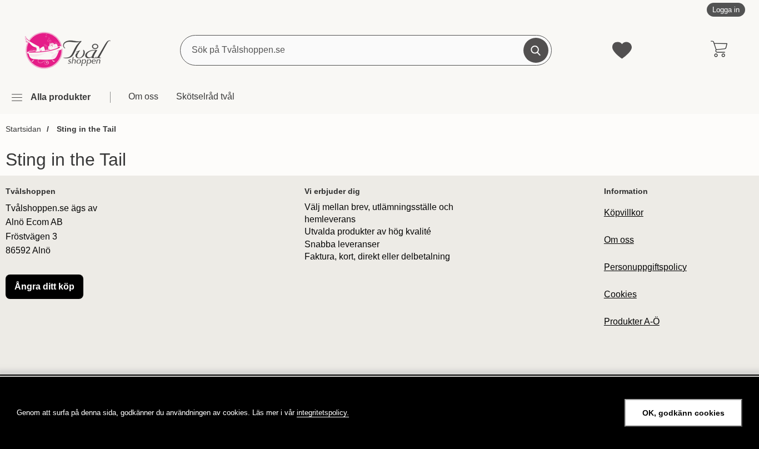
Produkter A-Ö (632, 321)
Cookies (620, 294)
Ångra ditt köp (44, 286)
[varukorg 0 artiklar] (719, 50)
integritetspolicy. (323, 412)
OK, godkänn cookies (683, 412)
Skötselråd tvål (205, 96)
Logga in (726, 10)
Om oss (143, 96)
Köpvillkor (623, 212)
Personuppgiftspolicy (645, 267)
